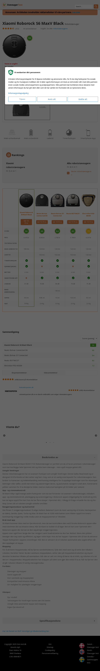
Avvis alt (52, 99)
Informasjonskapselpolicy (18, 93)
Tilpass (22, 99)
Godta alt (83, 99)
